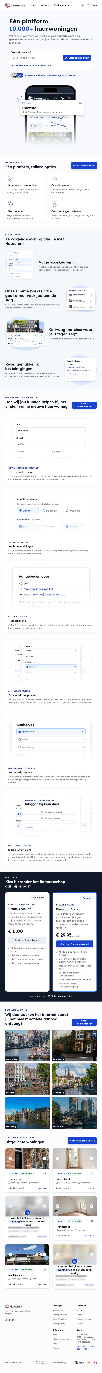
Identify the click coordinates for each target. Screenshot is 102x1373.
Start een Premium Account (74, 944)
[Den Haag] (27, 1113)
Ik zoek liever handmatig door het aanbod (31, 65)
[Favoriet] (44, 1173)
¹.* (74, 75)
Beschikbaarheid (60, 1319)
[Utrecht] (27, 1079)
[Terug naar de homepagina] (15, 5)
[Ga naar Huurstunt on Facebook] (10, 1320)
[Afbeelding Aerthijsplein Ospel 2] (26, 1261)
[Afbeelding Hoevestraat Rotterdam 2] (73, 1165)
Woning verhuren (60, 1315)
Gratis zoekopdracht (84, 165)
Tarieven (80, 1310)
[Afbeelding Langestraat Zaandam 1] (25, 1165)
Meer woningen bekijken (82, 1140)
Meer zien (42, 1188)
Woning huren (58, 1310)
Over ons (80, 1315)
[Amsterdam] (27, 1045)
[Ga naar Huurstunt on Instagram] (13, 1320)
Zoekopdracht (59, 1324)
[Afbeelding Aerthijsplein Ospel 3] (28, 1261)
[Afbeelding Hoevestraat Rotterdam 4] (76, 1165)
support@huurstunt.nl (86, 1346)
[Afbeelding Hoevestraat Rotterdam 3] (75, 1165)
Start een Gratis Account (27, 940)
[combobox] (34, 58)
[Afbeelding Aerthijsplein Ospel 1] (25, 1261)
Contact (80, 1324)
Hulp (55, 1334)
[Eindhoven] (74, 1045)
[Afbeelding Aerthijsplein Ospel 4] (29, 1261)
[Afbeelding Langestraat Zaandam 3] (28, 1165)
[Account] (82, 5)
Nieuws (56, 1348)
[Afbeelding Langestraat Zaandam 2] (26, 1165)
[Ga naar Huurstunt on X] (6, 1320)
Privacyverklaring (58, 1362)
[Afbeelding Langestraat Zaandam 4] (29, 1165)
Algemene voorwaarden (42, 1362)
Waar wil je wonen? (21, 52)
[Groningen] (74, 1079)
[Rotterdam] (74, 1113)
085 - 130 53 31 (83, 1349)
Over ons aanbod (84, 1319)
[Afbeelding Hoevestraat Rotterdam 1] (72, 1165)
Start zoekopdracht (79, 58)
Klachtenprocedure (61, 1339)
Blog (55, 1343)
